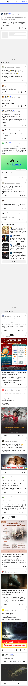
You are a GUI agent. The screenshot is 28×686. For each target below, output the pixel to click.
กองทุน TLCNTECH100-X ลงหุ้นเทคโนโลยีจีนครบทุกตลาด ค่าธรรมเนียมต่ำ (14, 373)
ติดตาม (9, 13)
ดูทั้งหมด (14, 261)
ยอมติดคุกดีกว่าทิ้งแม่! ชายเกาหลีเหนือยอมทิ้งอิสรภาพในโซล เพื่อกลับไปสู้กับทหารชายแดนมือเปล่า (13, 592)
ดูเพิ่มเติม (6, 78)
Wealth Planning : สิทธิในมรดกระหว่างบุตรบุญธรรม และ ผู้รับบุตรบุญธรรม (13, 555)
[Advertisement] (14, 7)
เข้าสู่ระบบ (24, 1)
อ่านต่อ (3, 153)
